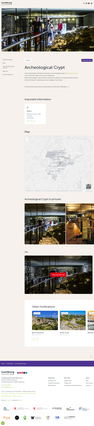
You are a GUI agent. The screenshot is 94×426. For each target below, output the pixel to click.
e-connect (9, 400)
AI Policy (14, 396)
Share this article (88, 60)
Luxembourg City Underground (72, 385)
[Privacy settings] (3, 423)
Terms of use (4, 393)
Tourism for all (52, 381)
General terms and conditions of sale (26, 393)
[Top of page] (91, 357)
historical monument (72, 73)
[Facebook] (18, 373)
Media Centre (52, 385)
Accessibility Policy (6, 396)
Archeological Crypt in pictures (8, 67)
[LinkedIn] (26, 373)
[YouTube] (22, 373)
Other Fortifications (8, 74)
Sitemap (19, 396)
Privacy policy (12, 393)
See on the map (31, 121)
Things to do (67, 383)
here (68, 87)
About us (88, 385)
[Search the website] (84, 3)
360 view (5, 71)
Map (4, 63)
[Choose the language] (89, 3)
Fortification (10, 363)
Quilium (21, 400)
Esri (91, 190)
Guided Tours (68, 381)
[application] (58, 163)
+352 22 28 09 (7, 385)
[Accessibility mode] (86, 3)
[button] (27, 138)
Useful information (7, 59)
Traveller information (54, 383)
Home (3, 363)
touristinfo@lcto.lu (8, 387)
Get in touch (89, 383)
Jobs (87, 381)
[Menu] (91, 3)
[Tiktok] (24, 373)
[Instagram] (20, 373)
